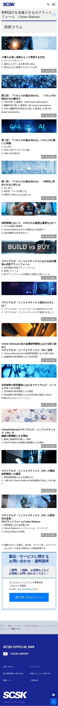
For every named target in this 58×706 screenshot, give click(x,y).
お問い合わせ (8, 666)
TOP (2, 626)
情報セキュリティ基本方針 (40, 673)
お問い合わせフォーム (30, 597)
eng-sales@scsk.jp (26, 589)
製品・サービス (15, 626)
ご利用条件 (34, 680)
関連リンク (7, 680)
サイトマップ (35, 666)
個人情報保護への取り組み (13, 673)
